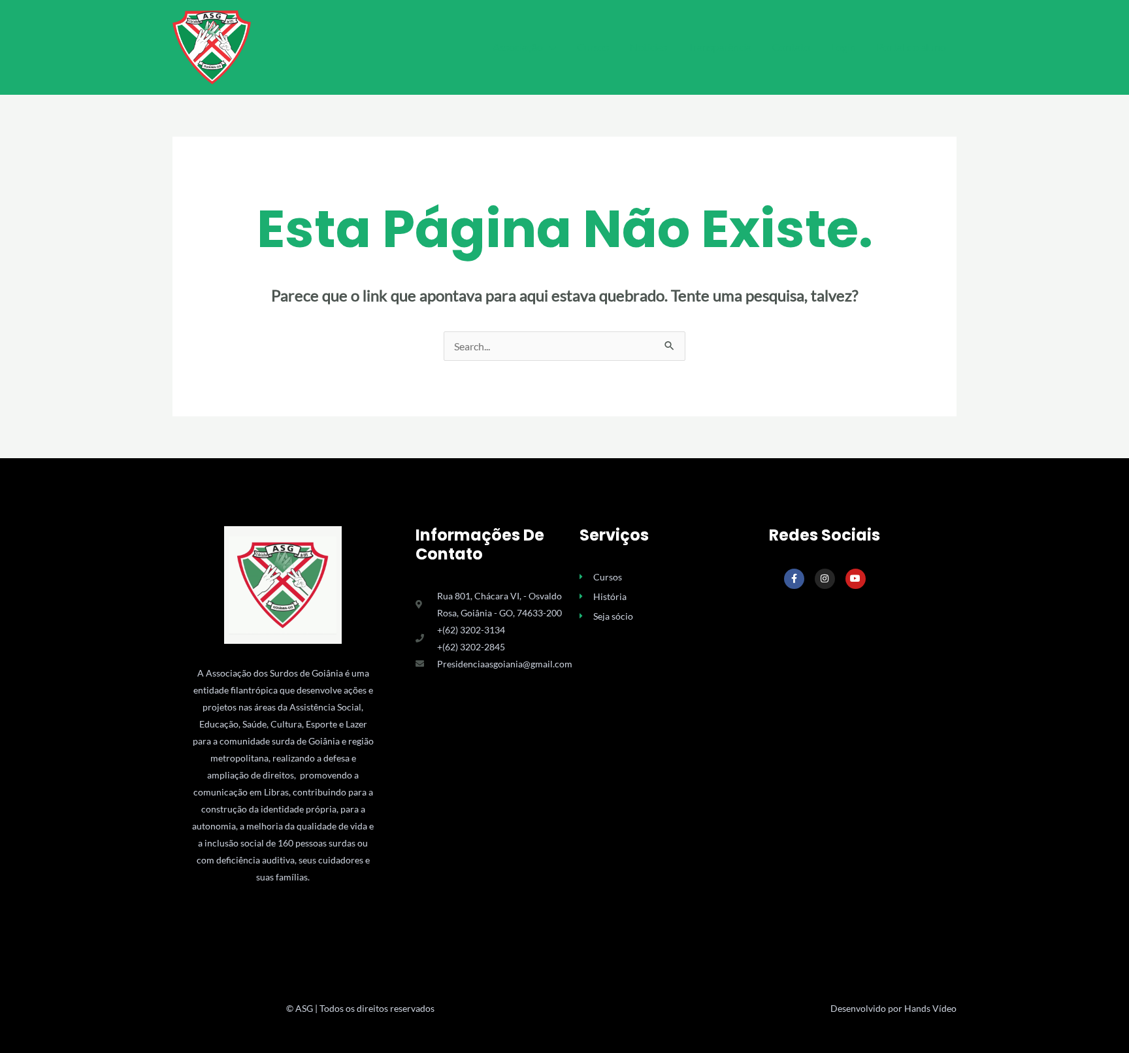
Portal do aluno (911, 47)
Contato (791, 47)
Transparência (719, 47)
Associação (518, 47)
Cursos (593, 47)
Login (843, 47)
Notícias (648, 47)
